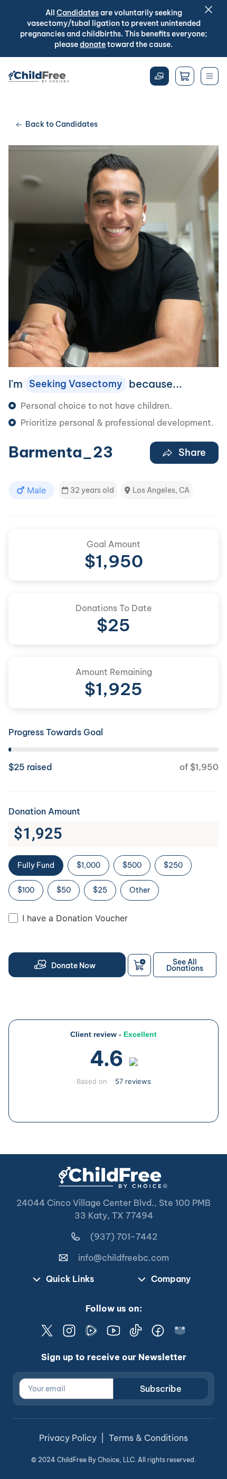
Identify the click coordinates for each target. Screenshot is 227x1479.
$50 (63, 890)
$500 (131, 865)
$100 (25, 890)
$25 (100, 890)
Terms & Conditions (148, 1438)
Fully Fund (35, 865)
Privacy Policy (68, 1438)
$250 (173, 865)
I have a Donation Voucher (75, 918)
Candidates (77, 12)
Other (139, 890)
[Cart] (184, 76)
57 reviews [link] (133, 1081)
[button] (31, 490)
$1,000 (88, 865)
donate (93, 44)
